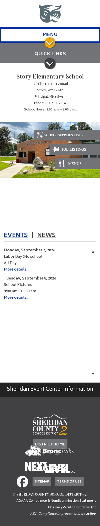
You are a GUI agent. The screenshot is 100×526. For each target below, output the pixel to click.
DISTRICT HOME (50, 444)
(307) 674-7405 (50, 469)
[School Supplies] (67, 135)
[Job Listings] (74, 149)
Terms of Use (69, 482)
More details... (16, 269)
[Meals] (74, 163)
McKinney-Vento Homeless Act (72, 507)
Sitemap (42, 482)
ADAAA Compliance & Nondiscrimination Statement (56, 501)
